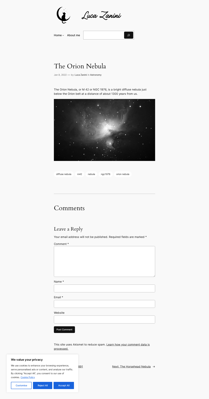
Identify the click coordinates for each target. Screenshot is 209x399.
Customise (21, 385)
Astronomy (96, 74)
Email (58, 297)
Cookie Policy (28, 377)
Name (59, 281)
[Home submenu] (63, 35)
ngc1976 (105, 174)
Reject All (43, 385)
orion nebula (122, 174)
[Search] (128, 35)
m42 (79, 174)
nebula (91, 174)
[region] (42, 373)
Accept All (63, 385)
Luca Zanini (81, 74)
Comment (61, 244)
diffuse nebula (63, 174)
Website (59, 312)
